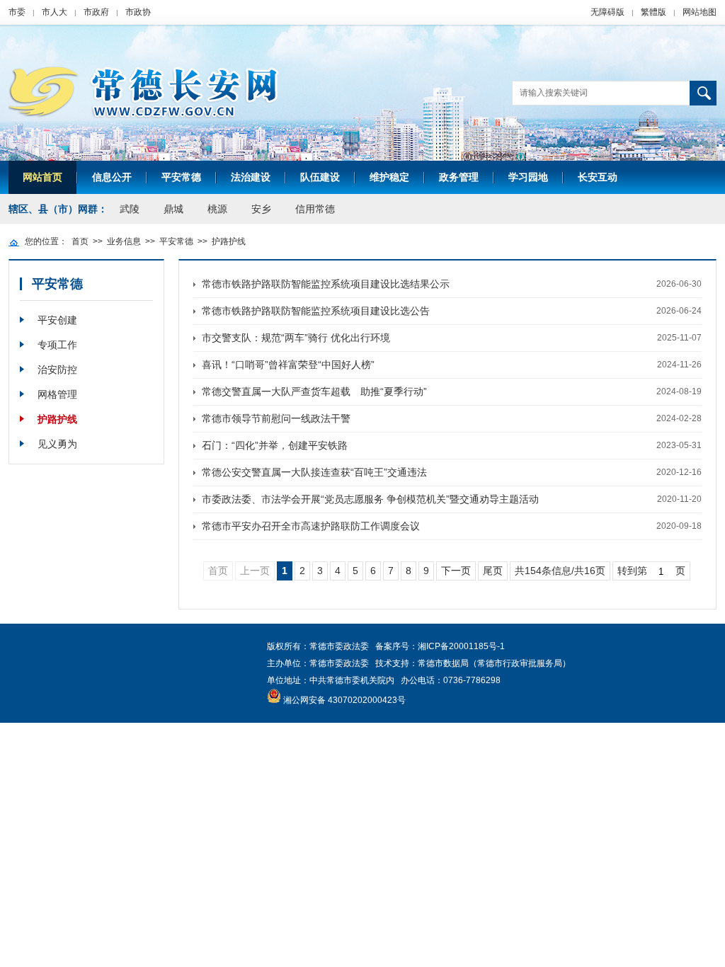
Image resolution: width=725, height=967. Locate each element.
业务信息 (124, 241)
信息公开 (112, 177)
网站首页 (42, 177)
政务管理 (459, 177)
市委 (16, 12)
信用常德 (315, 208)
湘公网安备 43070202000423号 (344, 700)
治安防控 (57, 369)
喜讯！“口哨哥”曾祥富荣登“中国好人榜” (288, 364)
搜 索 (703, 93)
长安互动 (597, 177)
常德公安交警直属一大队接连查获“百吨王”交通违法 (314, 472)
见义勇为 (57, 444)
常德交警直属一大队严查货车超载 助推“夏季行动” (314, 391)
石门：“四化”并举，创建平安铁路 (275, 445)
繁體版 (653, 12)
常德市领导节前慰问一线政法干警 (276, 418)
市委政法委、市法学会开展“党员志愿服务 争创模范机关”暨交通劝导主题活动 (370, 499)
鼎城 (173, 208)
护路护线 (229, 241)
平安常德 (181, 177)
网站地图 (700, 12)
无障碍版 (607, 12)
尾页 (493, 570)
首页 (80, 241)
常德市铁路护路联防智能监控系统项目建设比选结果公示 (326, 284)
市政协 (138, 12)
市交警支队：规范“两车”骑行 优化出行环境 (296, 337)
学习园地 (528, 177)
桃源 (217, 208)
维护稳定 (389, 177)
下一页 (456, 570)
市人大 (54, 12)
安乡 (261, 208)
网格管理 (57, 394)
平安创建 (57, 320)
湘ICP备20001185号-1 (461, 646)
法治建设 (250, 177)
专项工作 (57, 344)
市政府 (96, 12)
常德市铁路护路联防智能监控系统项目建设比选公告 (316, 310)
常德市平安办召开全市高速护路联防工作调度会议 (311, 526)
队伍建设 (320, 177)
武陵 (129, 208)
